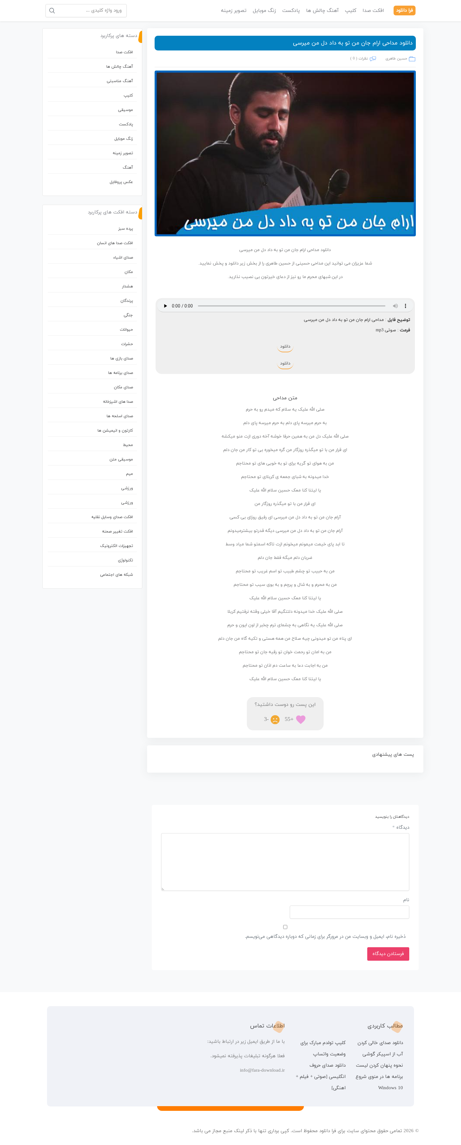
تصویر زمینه (233, 10)
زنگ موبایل (264, 10)
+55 (289, 719)
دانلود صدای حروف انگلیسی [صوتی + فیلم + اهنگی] (320, 1076)
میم (129, 474)
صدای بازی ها (121, 358)
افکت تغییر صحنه (117, 531)
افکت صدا (373, 10)
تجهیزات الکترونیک (116, 546)
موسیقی (125, 110)
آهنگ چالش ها (322, 10)
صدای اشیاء (123, 257)
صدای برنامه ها (120, 373)
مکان (129, 272)
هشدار (127, 286)
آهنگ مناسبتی (120, 81)
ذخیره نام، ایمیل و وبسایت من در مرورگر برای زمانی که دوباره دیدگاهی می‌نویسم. (325, 936)
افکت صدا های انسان (115, 243)
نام (406, 900)
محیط (128, 445)
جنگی (128, 315)
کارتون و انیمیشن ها (115, 430)
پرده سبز (125, 229)
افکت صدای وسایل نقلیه (112, 517)
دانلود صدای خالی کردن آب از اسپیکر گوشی (380, 1049)
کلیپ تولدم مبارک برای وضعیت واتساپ (322, 1049)
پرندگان (126, 301)
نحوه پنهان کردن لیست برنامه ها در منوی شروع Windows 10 (379, 1076)
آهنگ (128, 168)
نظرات (363, 58)
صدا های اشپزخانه (118, 402)
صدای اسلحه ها (120, 416)
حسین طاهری (396, 58)
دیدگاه (400, 827)
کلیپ (350, 10)
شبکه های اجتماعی (116, 575)
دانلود (285, 346)
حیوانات (126, 330)
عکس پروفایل (121, 182)
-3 (266, 719)
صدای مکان (123, 387)
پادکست (291, 10)
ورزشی (127, 488)
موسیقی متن (121, 459)
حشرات (127, 344)
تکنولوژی (125, 560)
